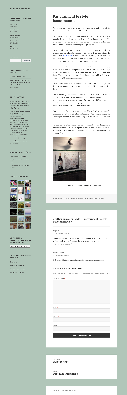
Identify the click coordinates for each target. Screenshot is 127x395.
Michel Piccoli (19, 132)
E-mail (56, 316)
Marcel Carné (13, 130)
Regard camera (15, 30)
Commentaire (59, 278)
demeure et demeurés (25, 111)
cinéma (14, 108)
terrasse (80, 199)
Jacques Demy (13, 122)
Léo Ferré (19, 128)
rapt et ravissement (22, 137)
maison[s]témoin (20, 8)
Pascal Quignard (99, 199)
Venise (17, 141)
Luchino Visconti (25, 126)
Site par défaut (70, 199)
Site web (56, 325)
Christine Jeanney (23, 105)
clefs (20, 109)
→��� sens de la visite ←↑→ (20, 77)
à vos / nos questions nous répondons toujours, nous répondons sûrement (20, 82)
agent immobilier (16, 101)
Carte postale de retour (17, 41)
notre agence (14, 88)
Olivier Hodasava (14, 135)
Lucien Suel (13, 128)
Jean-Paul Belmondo (22, 122)
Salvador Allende (14, 139)
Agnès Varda (25, 101)
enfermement (13, 116)
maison (26, 128)
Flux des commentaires (17, 269)
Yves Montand (14, 143)
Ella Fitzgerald (22, 114)
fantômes (19, 116)
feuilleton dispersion (15, 118)
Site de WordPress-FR (17, 272)
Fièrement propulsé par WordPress (64, 390)
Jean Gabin (12, 124)
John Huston (13, 126)
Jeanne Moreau (19, 124)
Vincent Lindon (23, 141)
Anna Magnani (15, 103)
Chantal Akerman (24, 103)
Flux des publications (17, 265)
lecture (19, 126)
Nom (55, 307)
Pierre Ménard (13, 137)
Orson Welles (23, 135)
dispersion (14, 113)
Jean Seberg (26, 124)
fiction (22, 118)
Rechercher (14, 58)
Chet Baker (67, 56)
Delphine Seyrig (14, 111)
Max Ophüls (12, 132)
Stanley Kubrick (22, 139)
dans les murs (25, 109)
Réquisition (14, 24)
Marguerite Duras (22, 130)
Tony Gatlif (12, 141)
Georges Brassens (24, 120)
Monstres (13, 46)
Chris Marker (13, 105)
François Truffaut (14, 120)
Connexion (13, 262)
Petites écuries (15, 35)
